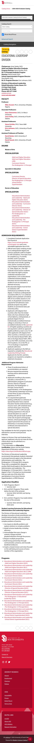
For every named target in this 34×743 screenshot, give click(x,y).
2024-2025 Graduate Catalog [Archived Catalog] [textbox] (14, 17)
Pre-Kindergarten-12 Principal (21, 165)
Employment (8, 678)
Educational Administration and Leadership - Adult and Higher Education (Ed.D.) (21, 198)
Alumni (7, 676)
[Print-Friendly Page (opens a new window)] (26, 52)
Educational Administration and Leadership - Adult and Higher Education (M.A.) (18, 566)
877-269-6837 (6, 651)
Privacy (7, 698)
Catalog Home (6, 9)
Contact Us (5, 654)
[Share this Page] (22, 51)
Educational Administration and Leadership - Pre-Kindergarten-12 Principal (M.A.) (18, 610)
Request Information (10, 727)
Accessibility (8, 695)
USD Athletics (8, 724)
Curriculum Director (18, 163)
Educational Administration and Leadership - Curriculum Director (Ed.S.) (18, 579)
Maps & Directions (7, 657)
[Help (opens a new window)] (30, 52)
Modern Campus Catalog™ (20, 740)
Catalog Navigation (10, 44)
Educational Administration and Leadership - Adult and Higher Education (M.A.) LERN (18, 571)
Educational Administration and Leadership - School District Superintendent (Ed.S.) (18, 618)
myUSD (7, 719)
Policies (7, 684)
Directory (7, 681)
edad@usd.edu (6, 93)
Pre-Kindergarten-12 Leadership (18, 215)
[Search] (31, 31)
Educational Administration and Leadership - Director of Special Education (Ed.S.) (18, 591)
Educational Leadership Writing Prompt (20, 352)
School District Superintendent (17, 183)
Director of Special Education (21, 178)
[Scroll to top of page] (30, 739)
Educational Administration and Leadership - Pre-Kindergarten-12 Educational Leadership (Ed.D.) (18, 597)
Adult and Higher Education (21, 157)
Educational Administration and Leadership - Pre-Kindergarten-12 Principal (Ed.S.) (18, 606)
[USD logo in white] (13, 641)
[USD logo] (7, 3)
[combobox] (17, 17)
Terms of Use (8, 704)
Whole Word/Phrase (10, 34)
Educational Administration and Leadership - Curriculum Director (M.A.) (18, 583)
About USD (8, 721)
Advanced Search (7, 39)
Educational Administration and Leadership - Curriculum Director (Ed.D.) (21, 204)
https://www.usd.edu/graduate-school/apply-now (18, 243)
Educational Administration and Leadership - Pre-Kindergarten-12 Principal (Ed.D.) (21, 221)
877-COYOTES (6, 649)
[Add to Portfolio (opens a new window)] (17, 52)
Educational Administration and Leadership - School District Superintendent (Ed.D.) (21, 229)
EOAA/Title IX (8, 701)
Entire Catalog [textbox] (5, 26)
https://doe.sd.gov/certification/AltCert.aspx (16, 451)
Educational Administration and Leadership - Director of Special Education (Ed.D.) (21, 210)
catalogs (7, 737)
